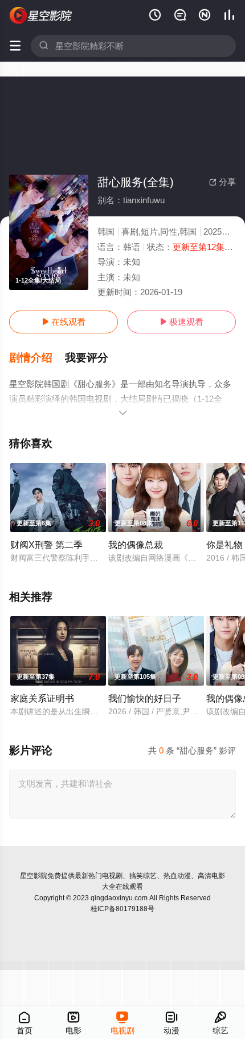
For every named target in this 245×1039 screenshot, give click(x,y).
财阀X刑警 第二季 (46, 544)
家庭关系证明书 (42, 698)
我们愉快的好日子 (144, 698)
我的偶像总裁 (135, 544)
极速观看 (181, 322)
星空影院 (33, 876)
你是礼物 (224, 544)
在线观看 (63, 322)
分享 (222, 182)
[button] (37, 358)
